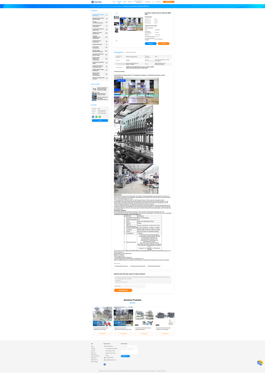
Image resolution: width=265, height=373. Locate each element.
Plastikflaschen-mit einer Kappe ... (100, 63)
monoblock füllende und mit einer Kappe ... (100, 19)
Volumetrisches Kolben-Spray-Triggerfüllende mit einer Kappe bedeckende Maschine (121, 329)
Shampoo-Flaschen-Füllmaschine (100, 33)
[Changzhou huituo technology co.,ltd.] (96, 2)
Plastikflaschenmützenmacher (121, 266)
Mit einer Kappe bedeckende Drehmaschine (100, 58)
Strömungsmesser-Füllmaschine (100, 26)
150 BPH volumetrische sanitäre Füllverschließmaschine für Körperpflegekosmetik (142, 329)
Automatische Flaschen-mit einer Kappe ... (100, 54)
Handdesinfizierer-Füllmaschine (100, 41)
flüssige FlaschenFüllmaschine (100, 22)
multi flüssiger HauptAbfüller (154, 266)
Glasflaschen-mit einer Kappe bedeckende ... (100, 66)
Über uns (93, 352)
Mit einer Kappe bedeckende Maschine (100, 51)
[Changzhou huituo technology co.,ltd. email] (93, 117)
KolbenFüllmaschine (100, 44)
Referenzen (168, 1)
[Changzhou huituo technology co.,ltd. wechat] (100, 117)
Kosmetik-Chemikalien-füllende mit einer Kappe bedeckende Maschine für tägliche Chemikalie (100, 329)
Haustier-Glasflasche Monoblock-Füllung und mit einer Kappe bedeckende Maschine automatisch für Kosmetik (102, 89)
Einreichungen (123, 290)
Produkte (93, 348)
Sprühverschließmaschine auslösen (100, 78)
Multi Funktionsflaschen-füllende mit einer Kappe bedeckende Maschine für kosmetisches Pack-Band (101, 93)
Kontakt (100, 120)
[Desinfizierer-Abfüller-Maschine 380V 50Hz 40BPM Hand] (131, 24)
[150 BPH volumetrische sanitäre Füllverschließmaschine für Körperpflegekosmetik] (142, 316)
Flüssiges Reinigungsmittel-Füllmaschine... (100, 37)
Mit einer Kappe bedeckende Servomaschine (100, 74)
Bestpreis (150, 43)
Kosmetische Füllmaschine (100, 47)
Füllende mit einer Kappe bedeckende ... (100, 15)
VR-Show (93, 350)
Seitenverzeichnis (95, 355)
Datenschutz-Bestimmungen (94, 360)
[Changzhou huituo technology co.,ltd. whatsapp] (96, 117)
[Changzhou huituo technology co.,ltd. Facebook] (105, 364)
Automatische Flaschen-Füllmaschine (100, 29)
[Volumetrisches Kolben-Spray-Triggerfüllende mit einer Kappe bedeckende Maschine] (121, 316)
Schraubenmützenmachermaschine (138, 266)
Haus (92, 346)
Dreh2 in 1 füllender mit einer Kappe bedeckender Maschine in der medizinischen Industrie (102, 98)
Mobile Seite (94, 357)
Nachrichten (94, 354)
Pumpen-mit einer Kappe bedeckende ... (100, 70)
